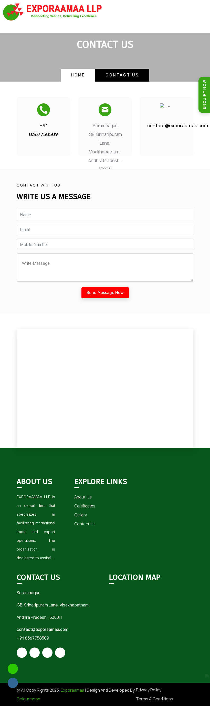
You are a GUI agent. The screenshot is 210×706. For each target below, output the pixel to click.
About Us (83, 496)
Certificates (84, 505)
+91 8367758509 (43, 130)
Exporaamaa (72, 690)
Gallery (80, 514)
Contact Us (85, 523)
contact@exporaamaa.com (166, 126)
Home (78, 75)
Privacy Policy (148, 690)
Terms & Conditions (154, 699)
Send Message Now (105, 292)
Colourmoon (28, 699)
